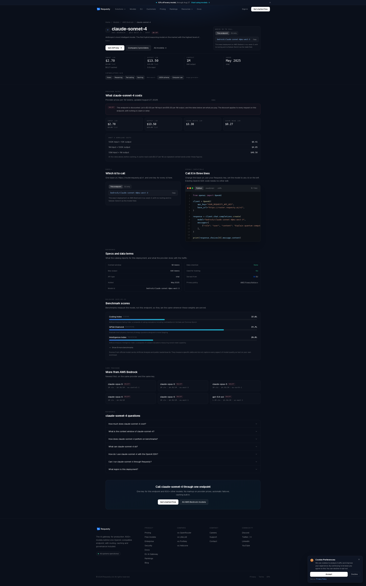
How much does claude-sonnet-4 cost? (127, 424)
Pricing (163, 9)
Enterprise (149, 541)
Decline (354, 574)
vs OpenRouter (184, 532)
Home (108, 22)
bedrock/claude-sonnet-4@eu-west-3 (162, 288)
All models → (160, 48)
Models (133, 9)
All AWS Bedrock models (194, 502)
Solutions (119, 9)
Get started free (260, 9)
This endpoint (222, 33)
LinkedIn (245, 541)
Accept (329, 574)
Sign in (245, 9)
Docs (199, 9)
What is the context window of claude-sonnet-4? (131, 431)
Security (148, 545)
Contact (213, 541)
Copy (254, 39)
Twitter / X (246, 537)
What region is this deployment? (123, 469)
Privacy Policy (321, 579)
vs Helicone (182, 545)
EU (141, 9)
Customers (151, 9)
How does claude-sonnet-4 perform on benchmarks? (133, 439)
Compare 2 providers (138, 48)
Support (213, 537)
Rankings (174, 9)
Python (199, 188)
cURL (220, 188)
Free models (150, 537)
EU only (234, 33)
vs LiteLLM (182, 537)
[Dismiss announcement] (270, 2)
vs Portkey (182, 541)
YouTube (246, 545)
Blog (147, 562)
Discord (245, 532)
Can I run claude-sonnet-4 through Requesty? (130, 461)
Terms (261, 577)
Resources (186, 9)
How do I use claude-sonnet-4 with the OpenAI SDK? (133, 454)
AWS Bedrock (128, 22)
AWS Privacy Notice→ (249, 282)
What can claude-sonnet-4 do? (123, 446)
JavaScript (209, 188)
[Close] (359, 559)
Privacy (253, 577)
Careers (213, 532)
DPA (268, 577)
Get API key (113, 48)
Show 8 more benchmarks (122, 347)
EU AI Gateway (151, 554)
